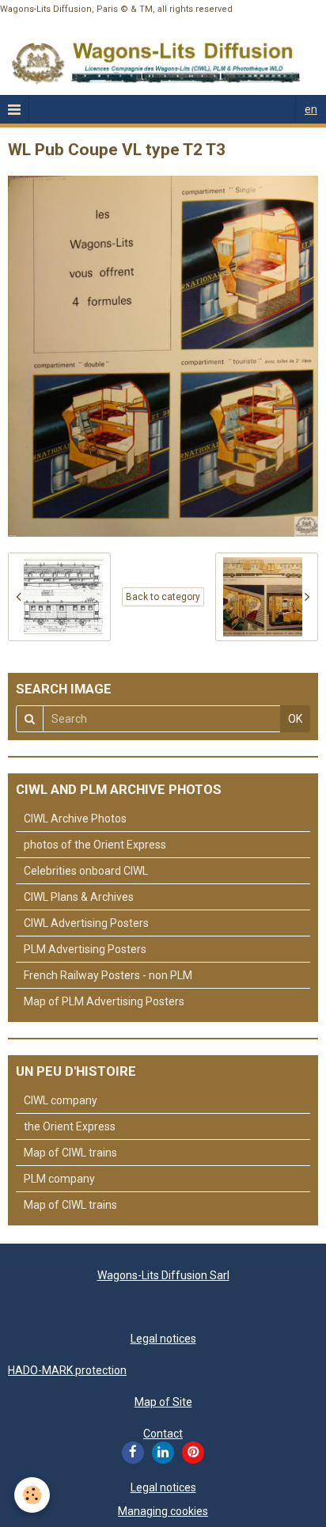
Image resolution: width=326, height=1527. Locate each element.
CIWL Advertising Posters (86, 923)
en (311, 109)
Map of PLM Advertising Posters (104, 1001)
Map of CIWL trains (70, 1152)
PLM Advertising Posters (85, 949)
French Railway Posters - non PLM (108, 975)
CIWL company (60, 1100)
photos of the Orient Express (95, 844)
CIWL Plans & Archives (79, 897)
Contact (163, 1433)
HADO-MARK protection (67, 1370)
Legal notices (163, 1338)
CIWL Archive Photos (75, 818)
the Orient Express (70, 1126)
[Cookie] (32, 1495)
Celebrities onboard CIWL (86, 870)
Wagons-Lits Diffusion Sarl (163, 1275)
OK (295, 718)
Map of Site (163, 1402)
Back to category (163, 596)
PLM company (59, 1178)
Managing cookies (163, 1511)
